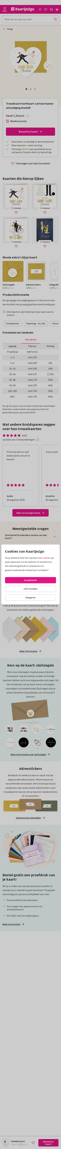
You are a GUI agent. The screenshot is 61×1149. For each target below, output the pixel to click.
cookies (46, 557)
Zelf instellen (30, 588)
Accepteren (30, 580)
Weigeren (30, 597)
